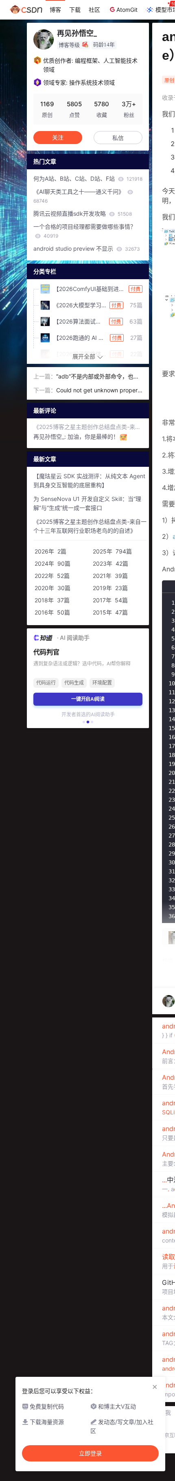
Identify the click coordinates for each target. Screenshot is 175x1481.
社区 (94, 9)
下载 (75, 9)
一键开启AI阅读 (88, 699)
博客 (55, 9)
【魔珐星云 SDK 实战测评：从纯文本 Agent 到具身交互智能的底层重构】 (89, 480)
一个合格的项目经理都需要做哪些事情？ (84, 231)
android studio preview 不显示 (86, 248)
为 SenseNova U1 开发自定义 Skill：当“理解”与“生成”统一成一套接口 (87, 503)
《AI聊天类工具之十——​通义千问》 (79, 196)
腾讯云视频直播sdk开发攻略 (82, 213)
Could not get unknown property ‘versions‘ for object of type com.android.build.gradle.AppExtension (98, 391)
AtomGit (127, 9)
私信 (118, 137)
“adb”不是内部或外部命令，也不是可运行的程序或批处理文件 (97, 377)
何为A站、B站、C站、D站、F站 (87, 178)
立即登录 (90, 1453)
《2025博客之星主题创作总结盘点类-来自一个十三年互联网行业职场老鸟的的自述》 (87, 426)
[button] (84, 722)
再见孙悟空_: (50, 436)
